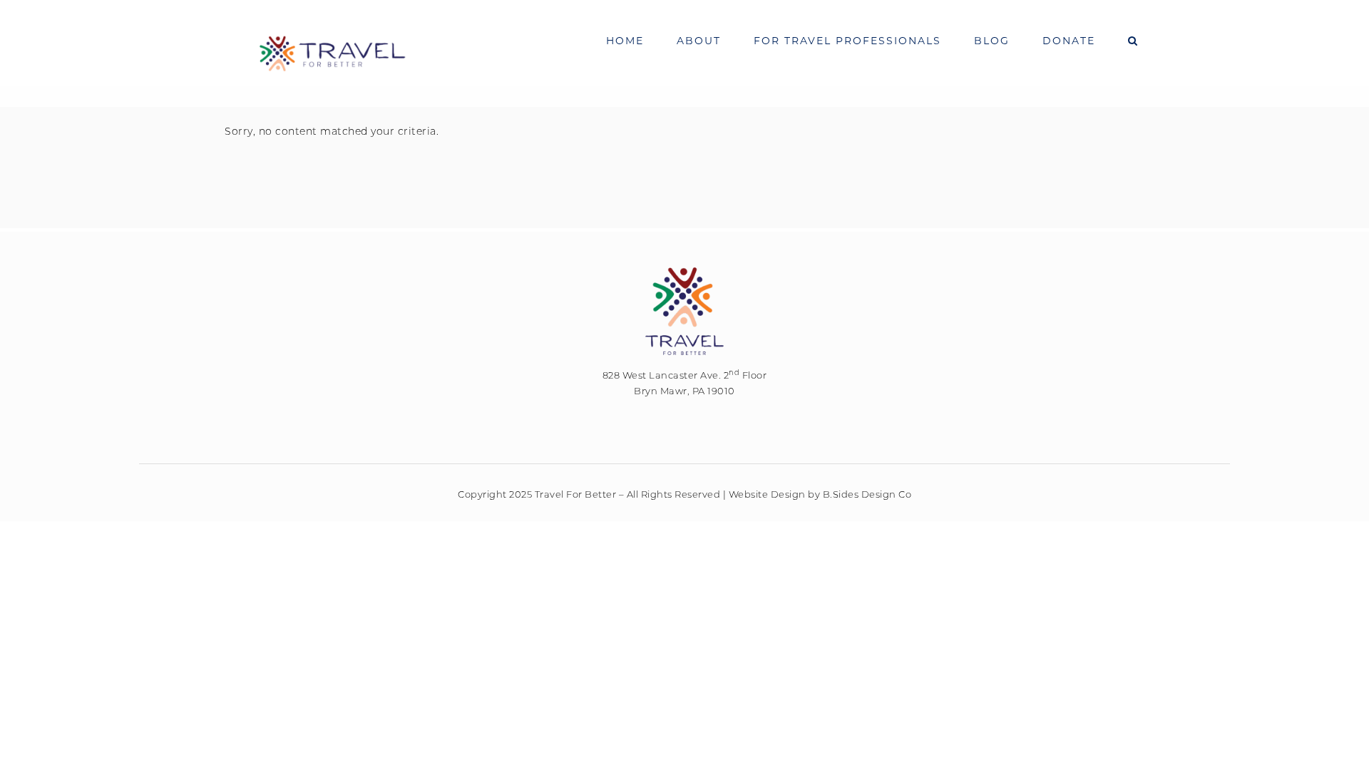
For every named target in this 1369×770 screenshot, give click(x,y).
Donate (1068, 40)
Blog (992, 40)
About (699, 40)
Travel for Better (332, 53)
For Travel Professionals (847, 40)
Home (625, 40)
